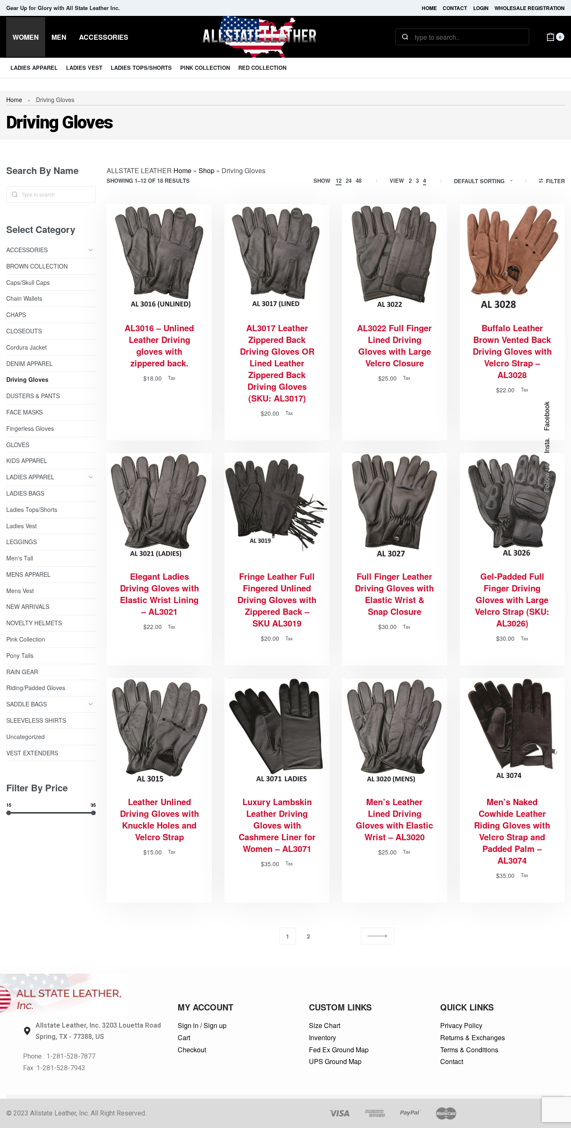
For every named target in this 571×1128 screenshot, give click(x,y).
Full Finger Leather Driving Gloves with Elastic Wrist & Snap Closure (394, 593)
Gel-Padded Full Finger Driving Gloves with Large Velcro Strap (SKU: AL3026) (512, 599)
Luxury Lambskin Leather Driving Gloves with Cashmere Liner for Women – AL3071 (277, 825)
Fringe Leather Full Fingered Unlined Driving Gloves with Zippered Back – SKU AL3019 (276, 599)
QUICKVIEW (176, 298)
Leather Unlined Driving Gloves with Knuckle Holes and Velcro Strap (159, 819)
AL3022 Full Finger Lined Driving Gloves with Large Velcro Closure (394, 345)
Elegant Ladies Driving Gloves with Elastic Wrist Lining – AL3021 (159, 593)
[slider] (8, 812)
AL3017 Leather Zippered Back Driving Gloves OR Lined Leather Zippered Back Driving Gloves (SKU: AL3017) (277, 363)
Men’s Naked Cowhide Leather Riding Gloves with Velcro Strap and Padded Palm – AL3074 (512, 831)
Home (14, 99)
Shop (206, 170)
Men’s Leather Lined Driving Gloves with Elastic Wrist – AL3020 (394, 819)
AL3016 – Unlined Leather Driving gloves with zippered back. (159, 345)
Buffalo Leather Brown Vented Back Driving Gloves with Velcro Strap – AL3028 (512, 351)
